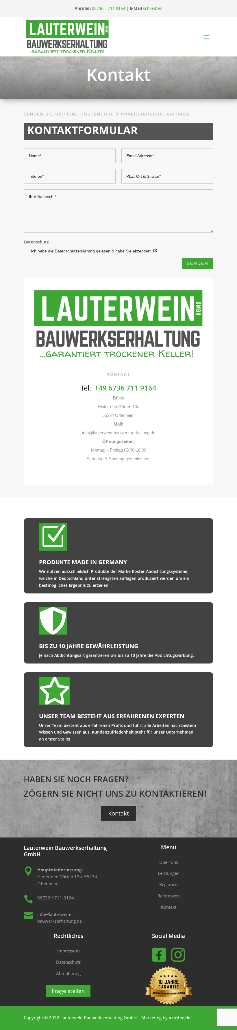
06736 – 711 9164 (108, 8)
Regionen (168, 884)
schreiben (152, 8)
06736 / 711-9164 (55, 898)
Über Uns (168, 862)
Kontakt (118, 813)
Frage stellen (68, 991)
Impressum (68, 951)
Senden (197, 263)
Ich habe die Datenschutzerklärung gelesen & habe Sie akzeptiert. (92, 251)
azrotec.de (179, 1017)
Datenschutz (68, 962)
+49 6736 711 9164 (125, 388)
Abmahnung (68, 973)
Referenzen (169, 896)
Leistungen (168, 873)
